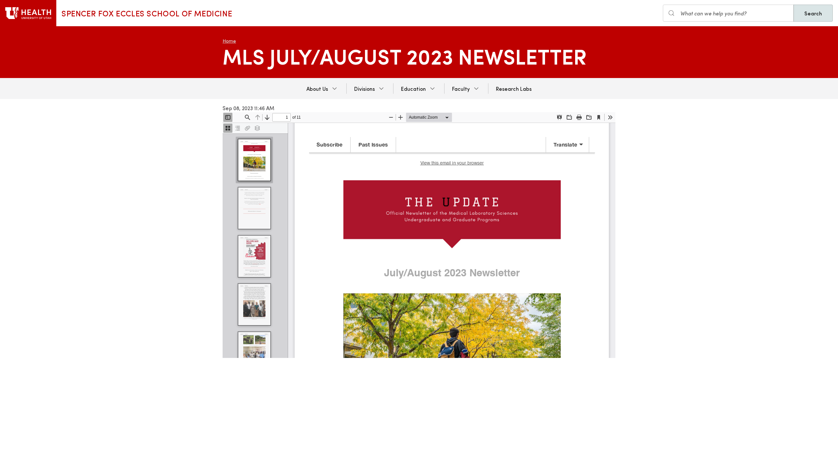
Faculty (461, 88)
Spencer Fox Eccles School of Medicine (147, 13)
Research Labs (514, 88)
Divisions (364, 88)
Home (229, 41)
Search (813, 13)
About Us (317, 88)
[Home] (28, 13)
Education (413, 88)
